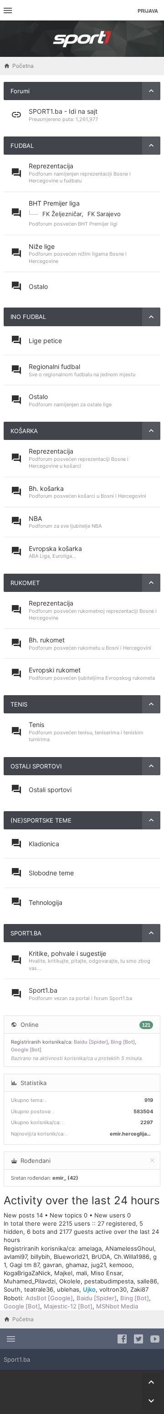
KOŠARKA (24, 430)
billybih (40, 1256)
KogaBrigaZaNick (27, 1273)
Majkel (63, 1273)
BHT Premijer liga (54, 203)
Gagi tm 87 (24, 1264)
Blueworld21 (71, 1256)
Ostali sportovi (50, 789)
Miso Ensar (106, 1273)
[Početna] (82, 38)
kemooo (120, 1264)
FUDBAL (22, 145)
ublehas (68, 1289)
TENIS (18, 704)
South (12, 1289)
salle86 (147, 1281)
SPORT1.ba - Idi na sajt (63, 111)
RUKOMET (25, 582)
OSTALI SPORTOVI (36, 766)
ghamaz (76, 1264)
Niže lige (42, 246)
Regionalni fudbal (54, 366)
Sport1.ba (43, 990)
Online (29, 1024)
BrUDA (101, 1256)
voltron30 (113, 1289)
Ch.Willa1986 (131, 1256)
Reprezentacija (51, 166)
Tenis (36, 724)
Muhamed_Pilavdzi (30, 1281)
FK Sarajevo (104, 213)
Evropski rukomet (55, 670)
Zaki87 (139, 1289)
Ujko (89, 1289)
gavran (52, 1264)
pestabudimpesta (108, 1281)
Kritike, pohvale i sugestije (67, 953)
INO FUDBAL (28, 316)
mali (81, 1273)
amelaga (90, 1248)
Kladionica (44, 844)
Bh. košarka (46, 488)
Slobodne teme (51, 873)
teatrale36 (38, 1289)
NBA (35, 518)
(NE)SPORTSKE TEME (41, 820)
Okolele (70, 1281)
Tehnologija (45, 902)
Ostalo (38, 286)
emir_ (59, 1178)
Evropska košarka (55, 548)
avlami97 (15, 1256)
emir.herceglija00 (131, 1134)
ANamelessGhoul (129, 1248)
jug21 (98, 1264)
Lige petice (45, 340)
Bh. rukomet (47, 640)
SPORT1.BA (25, 933)
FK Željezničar (62, 213)
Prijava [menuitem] (148, 10)
